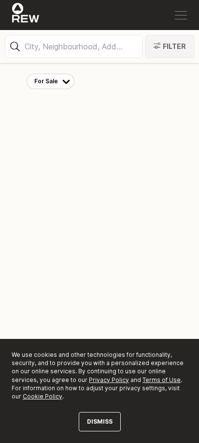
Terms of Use (161, 379)
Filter (174, 46)
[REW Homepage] (26, 15)
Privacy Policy (109, 379)
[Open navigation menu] (181, 15)
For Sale (46, 81)
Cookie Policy (42, 396)
